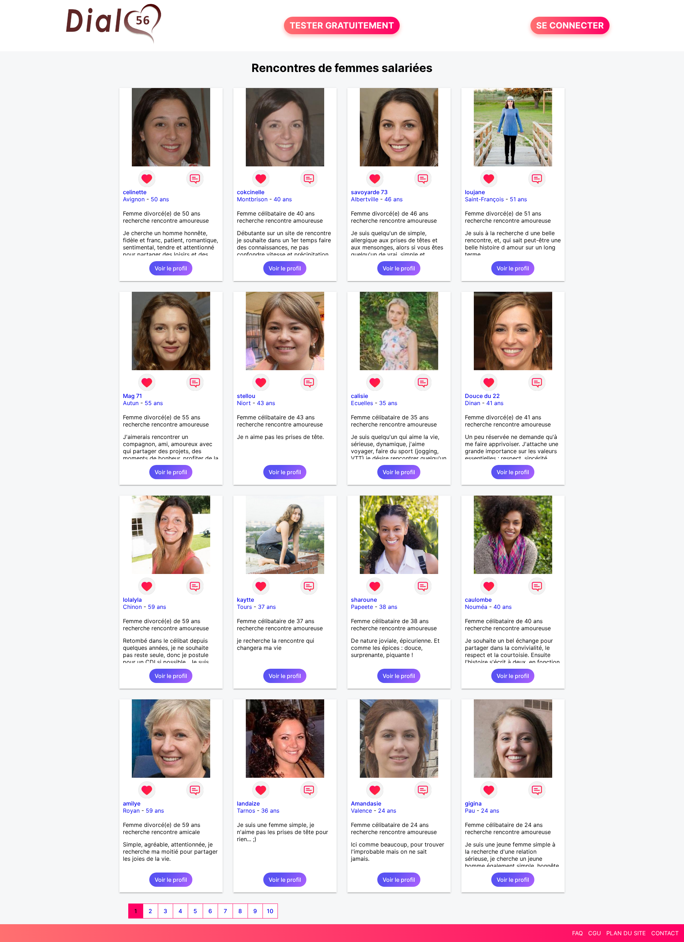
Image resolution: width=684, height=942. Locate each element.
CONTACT (665, 933)
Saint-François (484, 199)
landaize (248, 803)
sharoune (364, 599)
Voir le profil (171, 268)
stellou (246, 395)
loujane (475, 192)
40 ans (283, 199)
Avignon (134, 199)
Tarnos (246, 810)
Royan (131, 810)
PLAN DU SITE (626, 933)
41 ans (494, 403)
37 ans (267, 606)
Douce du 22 (482, 395)
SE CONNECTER (570, 25)
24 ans (387, 810)
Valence (361, 810)
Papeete (362, 606)
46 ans (393, 199)
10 (270, 911)
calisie (359, 395)
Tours (244, 606)
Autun (131, 403)
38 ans (388, 606)
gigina (473, 803)
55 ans (154, 403)
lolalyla (132, 599)
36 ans (270, 810)
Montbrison (252, 199)
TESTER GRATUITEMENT (342, 25)
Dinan (472, 403)
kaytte (245, 599)
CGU (594, 933)
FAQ (577, 933)
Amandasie (366, 803)
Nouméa (476, 606)
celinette (134, 192)
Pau (470, 810)
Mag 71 (132, 395)
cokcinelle (250, 192)
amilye (131, 803)
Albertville (364, 199)
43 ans (266, 403)
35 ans (388, 403)
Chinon (132, 606)
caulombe (478, 599)
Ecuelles (362, 403)
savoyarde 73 (369, 192)
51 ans (518, 199)
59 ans (157, 606)
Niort (244, 403)
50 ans (160, 199)
